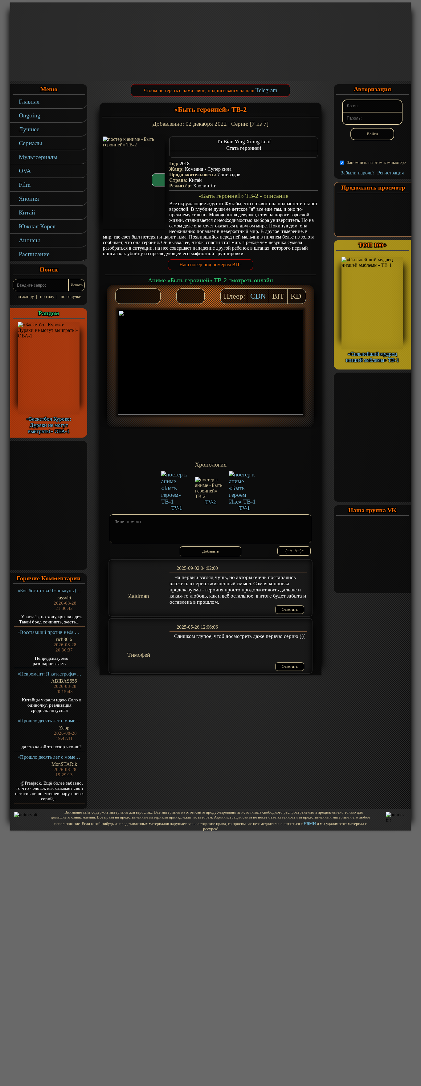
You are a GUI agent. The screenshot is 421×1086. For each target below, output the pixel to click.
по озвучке (71, 296)
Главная (29, 101)
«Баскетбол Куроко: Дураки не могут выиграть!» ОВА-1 (48, 425)
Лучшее (29, 129)
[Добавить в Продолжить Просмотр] (184, 296)
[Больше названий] (243, 154)
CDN (258, 296)
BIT (278, 296)
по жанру (25, 296)
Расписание (34, 254)
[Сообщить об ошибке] (196, 296)
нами (310, 823)
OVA (25, 170)
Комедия (194, 169)
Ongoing (29, 115)
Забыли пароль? (357, 172)
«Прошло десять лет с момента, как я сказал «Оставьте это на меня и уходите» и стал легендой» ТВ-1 (49, 720)
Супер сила (219, 169)
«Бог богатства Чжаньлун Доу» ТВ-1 (49, 590)
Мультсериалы (38, 156)
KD (296, 296)
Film (25, 184)
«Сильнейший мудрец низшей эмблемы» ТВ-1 (372, 357)
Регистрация (390, 172)
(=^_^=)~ (294, 550)
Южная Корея (37, 226)
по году (47, 296)
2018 (185, 163)
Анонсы (29, 240)
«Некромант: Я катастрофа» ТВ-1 (49, 673)
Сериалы (30, 143)
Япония (29, 198)
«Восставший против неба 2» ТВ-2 (49, 632)
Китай (27, 212)
